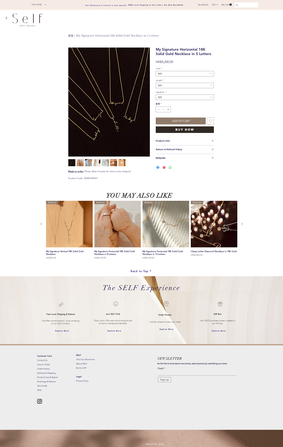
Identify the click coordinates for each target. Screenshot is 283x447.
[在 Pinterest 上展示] (164, 167)
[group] (141, 230)
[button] (38, 4)
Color (159, 68)
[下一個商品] (242, 224)
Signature (161, 92)
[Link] (61, 304)
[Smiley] (115, 304)
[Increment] (168, 109)
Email (160, 368)
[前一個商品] (41, 224)
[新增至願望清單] (210, 121)
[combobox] (185, 73)
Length (159, 80)
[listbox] (38, 4)
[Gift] (220, 303)
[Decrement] (158, 109)
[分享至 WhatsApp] (170, 167)
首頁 (70, 35)
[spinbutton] (163, 109)
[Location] (166, 304)
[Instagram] (39, 401)
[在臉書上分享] (158, 167)
